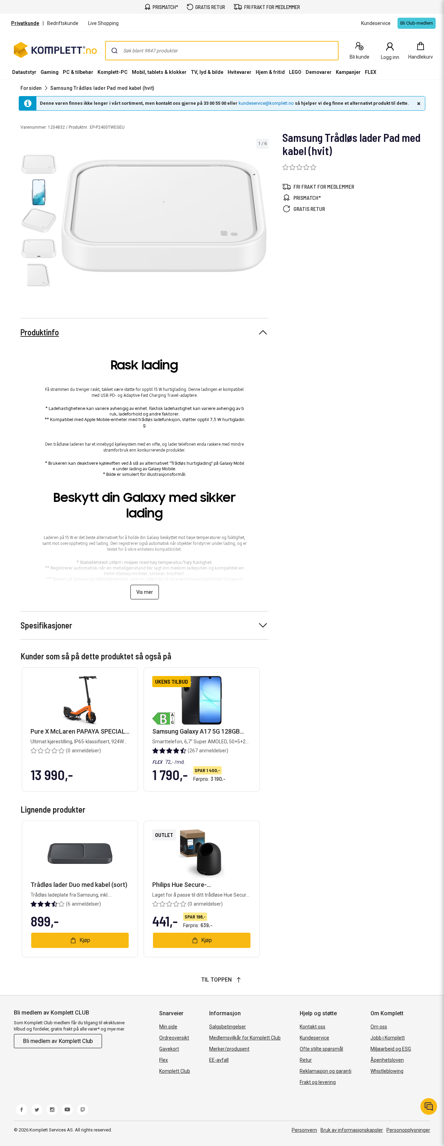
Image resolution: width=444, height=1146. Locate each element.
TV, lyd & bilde (207, 72)
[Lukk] (418, 103)
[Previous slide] (65, 217)
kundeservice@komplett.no (266, 103)
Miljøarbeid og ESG (390, 1049)
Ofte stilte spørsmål (321, 1049)
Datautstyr (24, 72)
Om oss (378, 1026)
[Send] (114, 51)
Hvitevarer (239, 72)
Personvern (304, 1130)
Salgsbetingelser (227, 1026)
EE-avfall (219, 1060)
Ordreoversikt (174, 1038)
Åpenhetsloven (387, 1060)
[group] (163, 216)
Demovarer (319, 72)
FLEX (370, 72)
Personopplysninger (408, 1130)
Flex (163, 1060)
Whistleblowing (386, 1071)
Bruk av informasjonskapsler (352, 1130)
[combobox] (222, 50)
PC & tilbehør (78, 72)
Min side (168, 1026)
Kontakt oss (312, 1026)
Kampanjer (348, 72)
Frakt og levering (318, 1082)
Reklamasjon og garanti (325, 1071)
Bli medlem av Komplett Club (58, 1041)
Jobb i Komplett (387, 1038)
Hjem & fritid (270, 72)
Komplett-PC (112, 72)
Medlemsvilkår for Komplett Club (245, 1038)
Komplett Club (174, 1071)
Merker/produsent (229, 1049)
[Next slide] (262, 217)
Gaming (50, 72)
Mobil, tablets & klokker (159, 72)
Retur (306, 1060)
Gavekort (169, 1049)
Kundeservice (314, 1038)
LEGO (295, 72)
